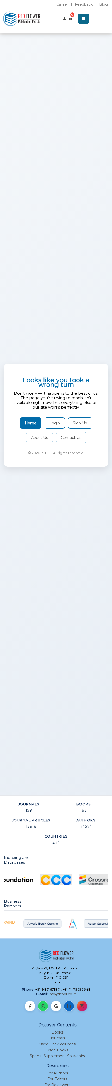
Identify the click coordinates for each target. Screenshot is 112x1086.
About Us (39, 437)
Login (54, 423)
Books (57, 1032)
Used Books (57, 1050)
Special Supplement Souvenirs (57, 1056)
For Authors (57, 1073)
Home (30, 423)
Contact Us (71, 437)
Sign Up (80, 423)
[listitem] (30, 1006)
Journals (57, 1038)
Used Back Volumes (57, 1044)
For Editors (57, 1079)
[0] (70, 18)
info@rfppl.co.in (62, 994)
